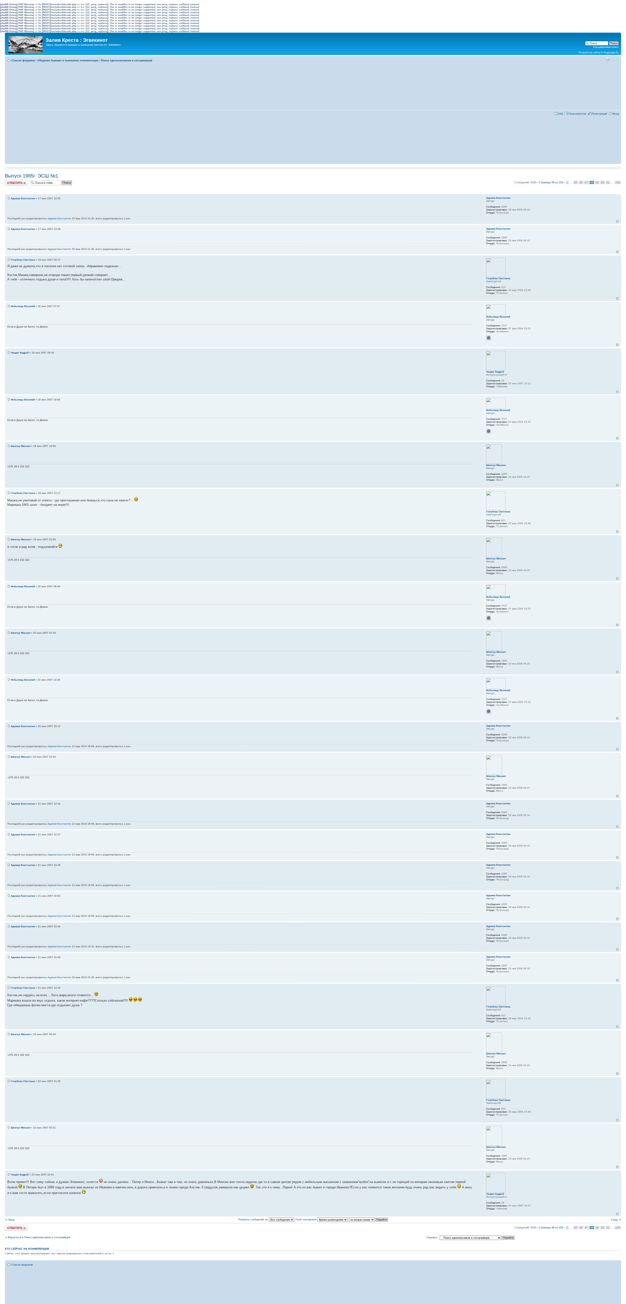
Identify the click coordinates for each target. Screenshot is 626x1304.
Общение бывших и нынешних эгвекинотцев (67, 60)
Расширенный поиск (606, 46)
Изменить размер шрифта (615, 59)
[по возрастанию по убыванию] (368, 1219)
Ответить (11, 181)
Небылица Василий (23, 306)
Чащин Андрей (20, 352)
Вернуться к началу (617, 221)
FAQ (560, 113)
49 (597, 182)
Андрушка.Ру (611, 52)
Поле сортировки (306, 1219)
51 (607, 182)
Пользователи (577, 113)
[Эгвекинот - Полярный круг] (26, 43)
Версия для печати (607, 59)
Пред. (11, 1219)
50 (602, 182)
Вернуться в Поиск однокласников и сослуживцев (39, 1237)
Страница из (551, 182)
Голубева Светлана (23, 259)
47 (586, 182)
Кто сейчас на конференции (27, 1248)
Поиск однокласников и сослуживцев (126, 60)
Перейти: (432, 1237)
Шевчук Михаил (20, 446)
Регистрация (599, 113)
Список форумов (23, 60)
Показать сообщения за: (253, 1219)
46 (581, 182)
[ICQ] (488, 337)
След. (614, 1219)
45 (575, 182)
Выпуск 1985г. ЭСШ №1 (31, 175)
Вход (616, 113)
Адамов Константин (23, 198)
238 (617, 182)
